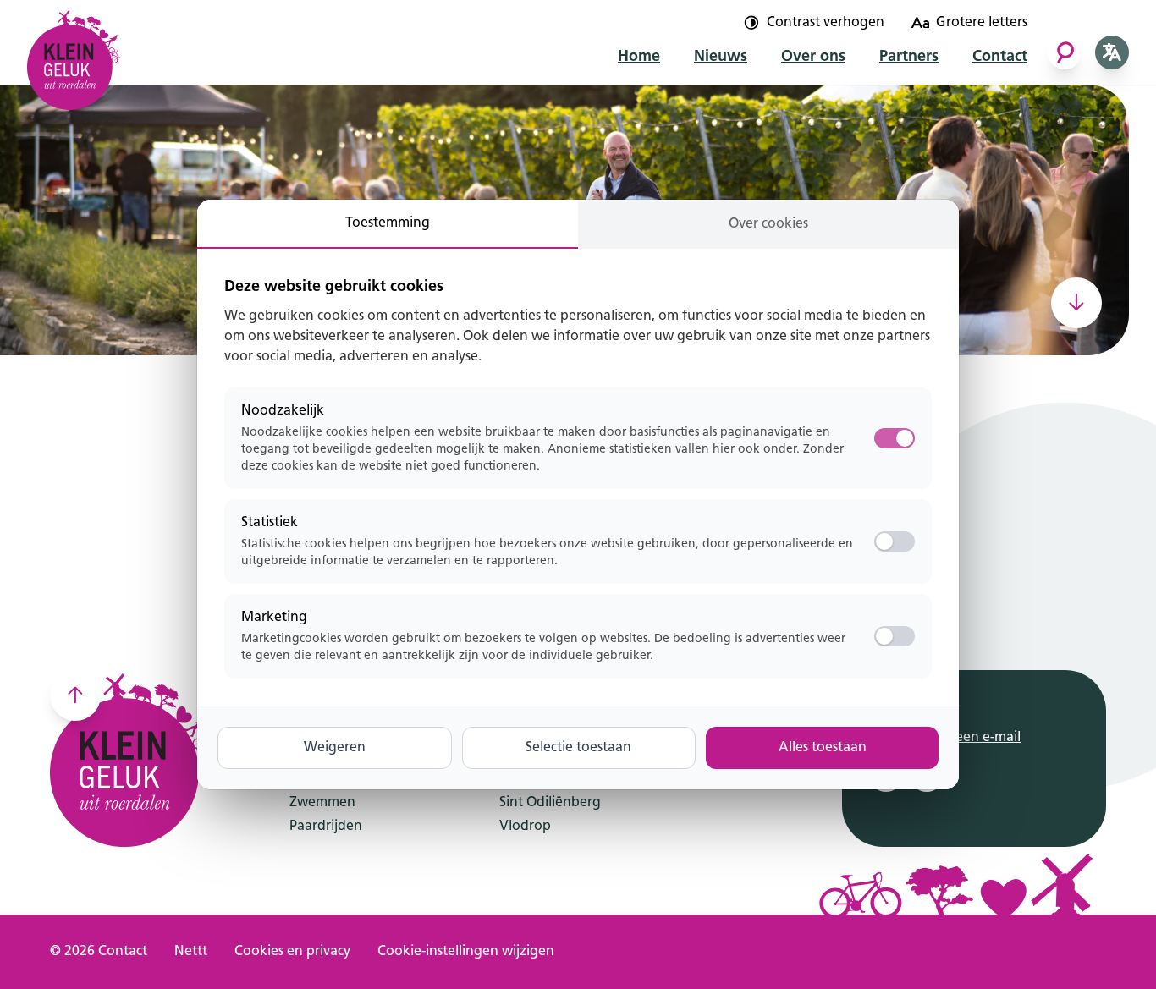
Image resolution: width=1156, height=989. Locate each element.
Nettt (190, 952)
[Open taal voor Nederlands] (1112, 52)
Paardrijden (325, 826)
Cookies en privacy (292, 952)
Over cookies (768, 224)
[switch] (894, 541)
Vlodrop (525, 826)
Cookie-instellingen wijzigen (465, 952)
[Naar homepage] (73, 55)
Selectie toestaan (578, 748)
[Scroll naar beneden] (1076, 302)
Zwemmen (322, 803)
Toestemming (387, 223)
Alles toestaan (823, 748)
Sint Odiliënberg (550, 803)
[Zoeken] (1065, 52)
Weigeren (335, 748)
